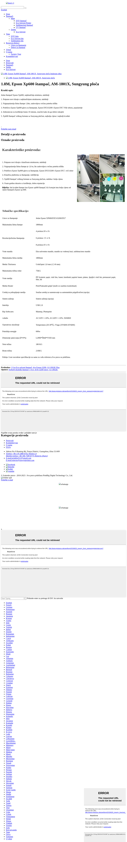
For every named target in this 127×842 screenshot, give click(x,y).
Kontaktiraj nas (12, 56)
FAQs (8, 447)
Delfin (13, 30)
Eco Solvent (20, 32)
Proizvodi (10, 63)
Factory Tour (16, 54)
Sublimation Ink (17, 41)
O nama (9, 52)
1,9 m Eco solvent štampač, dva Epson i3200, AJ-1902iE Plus (35, 367)
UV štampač (21, 27)
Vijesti (8, 50)
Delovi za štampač (18, 47)
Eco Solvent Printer (23, 23)
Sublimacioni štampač (24, 25)
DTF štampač (21, 21)
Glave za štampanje (18, 45)
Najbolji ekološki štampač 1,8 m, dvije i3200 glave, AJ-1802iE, (33, 370)
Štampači (9, 16)
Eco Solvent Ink (17, 38)
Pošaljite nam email (8, 129)
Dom (8, 14)
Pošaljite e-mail (7, 480)
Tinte (8, 34)
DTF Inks (15, 36)
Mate (13, 18)
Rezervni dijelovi (12, 43)
